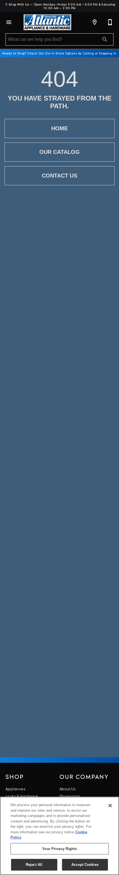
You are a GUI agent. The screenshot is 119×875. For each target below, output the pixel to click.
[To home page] (47, 22)
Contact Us (59, 175)
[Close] (110, 805)
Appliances (15, 788)
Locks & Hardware (22, 796)
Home (59, 128)
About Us (68, 788)
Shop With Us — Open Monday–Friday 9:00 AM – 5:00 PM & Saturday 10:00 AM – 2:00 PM (61, 6)
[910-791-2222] (110, 22)
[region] (59, 836)
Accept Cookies (85, 864)
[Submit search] (105, 39)
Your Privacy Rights (59, 849)
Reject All (34, 864)
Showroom (70, 796)
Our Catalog (59, 152)
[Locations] (94, 22)
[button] (8, 22)
